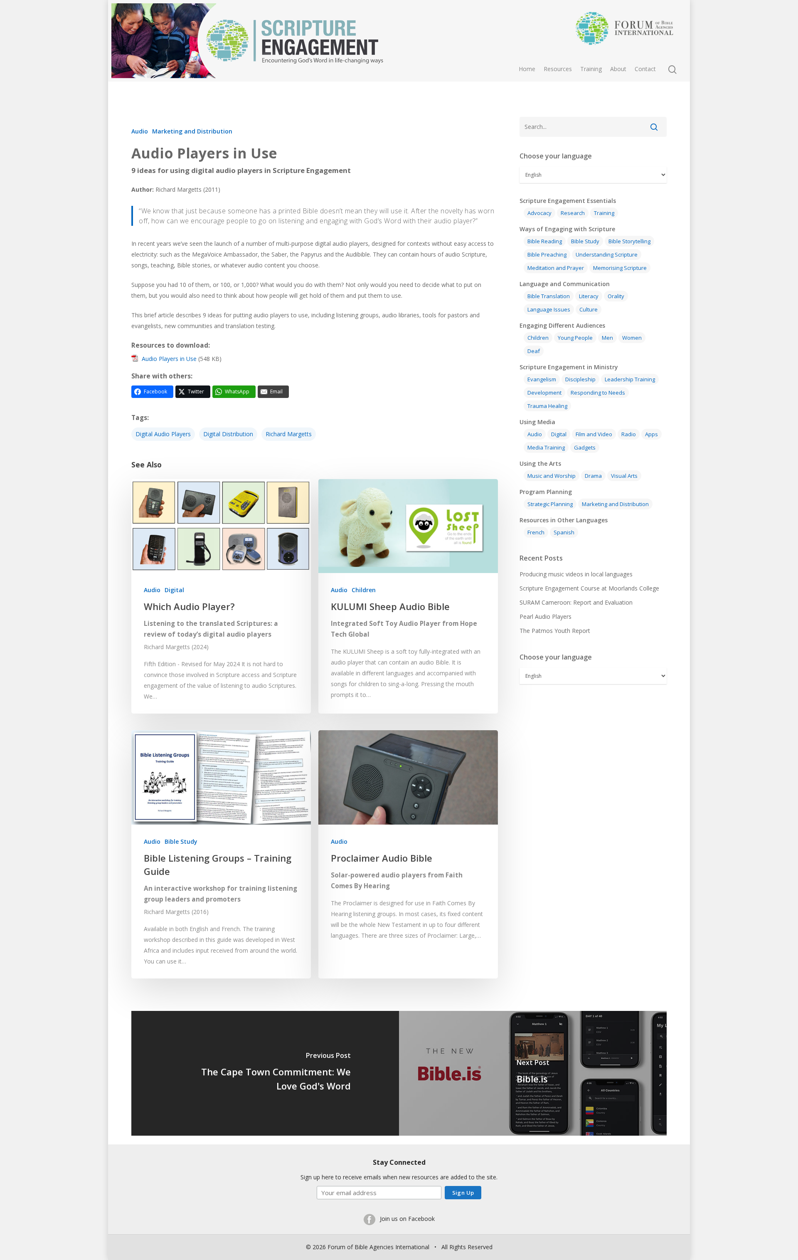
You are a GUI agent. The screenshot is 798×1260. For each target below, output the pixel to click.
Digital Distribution (228, 434)
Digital (174, 590)
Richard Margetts (289, 434)
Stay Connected (399, 1162)
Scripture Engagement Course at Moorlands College (589, 588)
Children (364, 590)
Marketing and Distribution (192, 131)
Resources (558, 69)
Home (527, 69)
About (618, 69)
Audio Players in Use (169, 359)
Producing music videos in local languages (576, 574)
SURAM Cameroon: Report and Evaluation (576, 602)
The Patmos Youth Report (555, 631)
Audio (139, 131)
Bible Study (181, 841)
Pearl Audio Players (545, 616)
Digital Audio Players (163, 434)
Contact (645, 69)
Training (591, 69)
